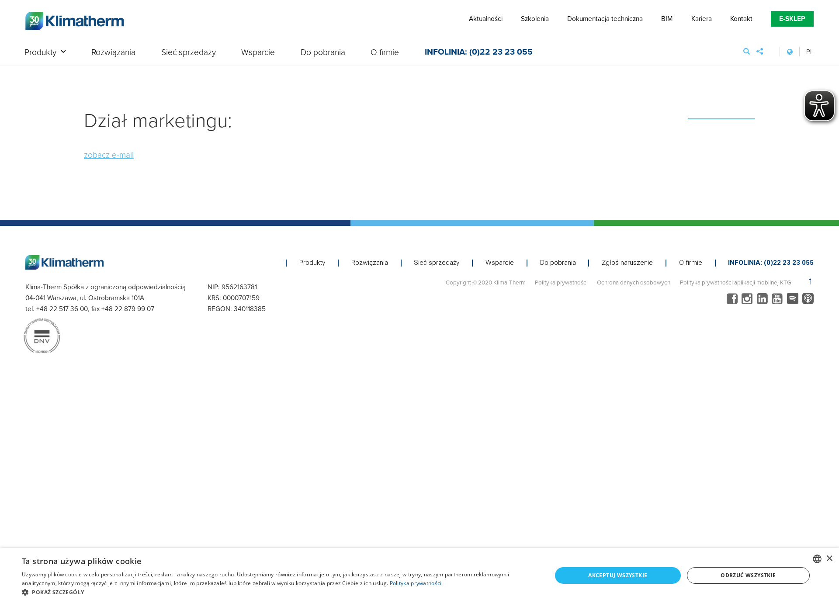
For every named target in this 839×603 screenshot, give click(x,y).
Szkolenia (535, 18)
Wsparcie (258, 53)
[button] (279, 592)
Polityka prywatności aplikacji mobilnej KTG (735, 282)
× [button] (829, 558)
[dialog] (419, 575)
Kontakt (741, 18)
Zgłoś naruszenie (627, 263)
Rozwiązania (113, 53)
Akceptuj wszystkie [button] (617, 575)
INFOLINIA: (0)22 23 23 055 (479, 53)
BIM (667, 18)
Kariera (701, 18)
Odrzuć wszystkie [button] (748, 575)
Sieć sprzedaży (188, 53)
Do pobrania (323, 53)
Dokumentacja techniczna (605, 18)
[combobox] (817, 558)
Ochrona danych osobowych (633, 282)
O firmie (385, 53)
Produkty (40, 53)
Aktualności (486, 18)
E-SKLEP (792, 19)
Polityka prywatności (561, 282)
